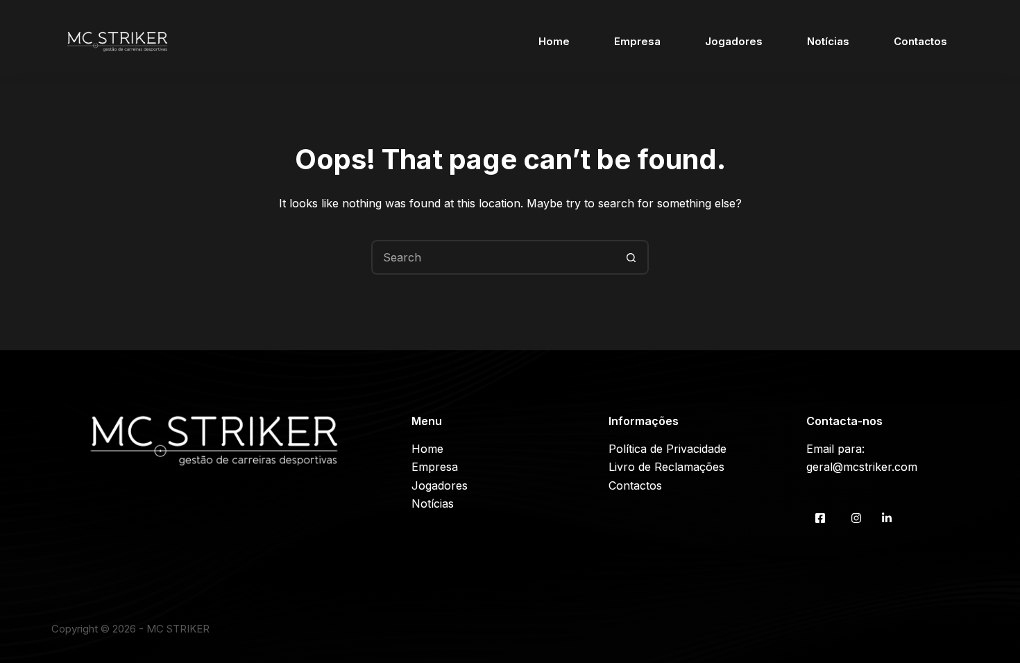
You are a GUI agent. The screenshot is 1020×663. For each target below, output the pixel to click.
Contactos (920, 41)
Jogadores (734, 41)
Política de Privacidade (667, 449)
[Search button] (631, 257)
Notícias (828, 41)
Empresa (637, 41)
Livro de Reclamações (666, 467)
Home (554, 41)
